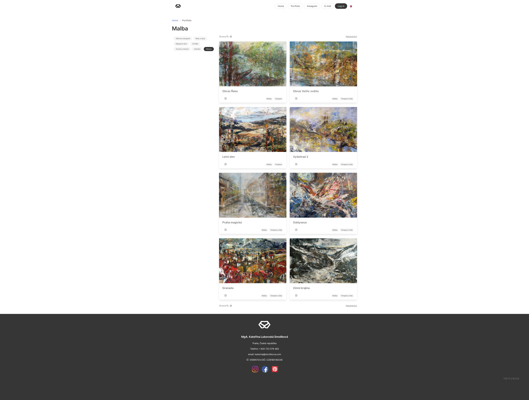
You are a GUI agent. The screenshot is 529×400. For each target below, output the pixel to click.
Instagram (312, 6)
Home (281, 6)
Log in (341, 6)
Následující (351, 36)
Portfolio (295, 6)
